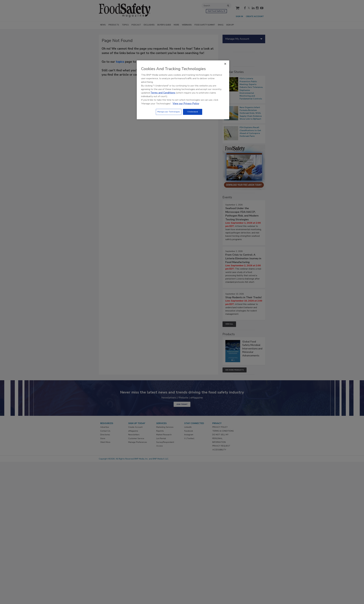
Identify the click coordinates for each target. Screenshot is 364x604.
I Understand (192, 112)
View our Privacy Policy (186, 103)
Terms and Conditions (162, 92)
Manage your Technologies (168, 112)
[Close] (225, 64)
